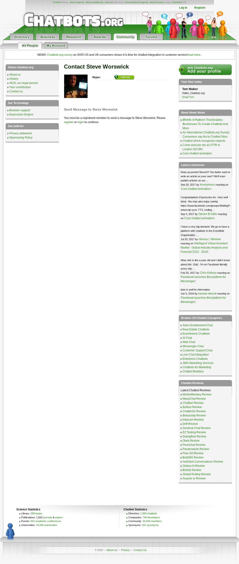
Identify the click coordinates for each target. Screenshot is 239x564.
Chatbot (57, 2)
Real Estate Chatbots (196, 329)
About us (15, 74)
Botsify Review (192, 470)
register (69, 122)
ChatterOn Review (194, 411)
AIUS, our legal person (23, 83)
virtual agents (77, 2)
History (13, 78)
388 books (36, 513)
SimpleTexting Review (197, 474)
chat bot (109, 2)
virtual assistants (94, 2)
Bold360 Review (193, 457)
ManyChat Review (194, 398)
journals (47, 517)
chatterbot (177, 2)
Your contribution (20, 87)
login (80, 122)
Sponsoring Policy (20, 137)
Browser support (19, 110)
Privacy (125, 550)
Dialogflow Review (194, 436)
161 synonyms (150, 525)
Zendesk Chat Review (197, 428)
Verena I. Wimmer (210, 239)
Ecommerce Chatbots (196, 333)
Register (200, 7)
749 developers (151, 517)
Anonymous (207, 184)
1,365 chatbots (148, 513)
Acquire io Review (194, 478)
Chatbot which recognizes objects (204, 140)
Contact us (16, 91)
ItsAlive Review (192, 407)
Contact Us (140, 550)
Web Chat (189, 342)
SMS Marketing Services (198, 363)
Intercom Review (193, 419)
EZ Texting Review (194, 432)
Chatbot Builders (193, 371)
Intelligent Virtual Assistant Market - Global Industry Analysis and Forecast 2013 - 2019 (204, 247)
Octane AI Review (194, 465)
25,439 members (152, 521)
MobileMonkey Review (197, 394)
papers (59, 517)
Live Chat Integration (196, 354)
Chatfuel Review (193, 403)
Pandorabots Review (196, 449)
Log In (183, 7)
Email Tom (188, 97)
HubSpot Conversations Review (203, 461)
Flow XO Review (193, 453)
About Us (112, 550)
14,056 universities (46, 525)
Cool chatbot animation (197, 153)
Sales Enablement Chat (198, 325)
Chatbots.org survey (60, 54)
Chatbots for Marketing (197, 367)
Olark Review (191, 440)
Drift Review (190, 424)
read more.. (194, 54)
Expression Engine (21, 114)
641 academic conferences (46, 521)
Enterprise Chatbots (195, 358)
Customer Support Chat (197, 350)
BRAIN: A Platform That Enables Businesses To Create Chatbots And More (205, 124)
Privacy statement (20, 133)
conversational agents (136, 2)
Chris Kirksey (208, 272)
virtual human (157, 2)
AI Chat (187, 337)
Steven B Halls (207, 214)
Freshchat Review (194, 444)
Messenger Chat (193, 346)
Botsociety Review (194, 415)
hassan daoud (207, 293)
